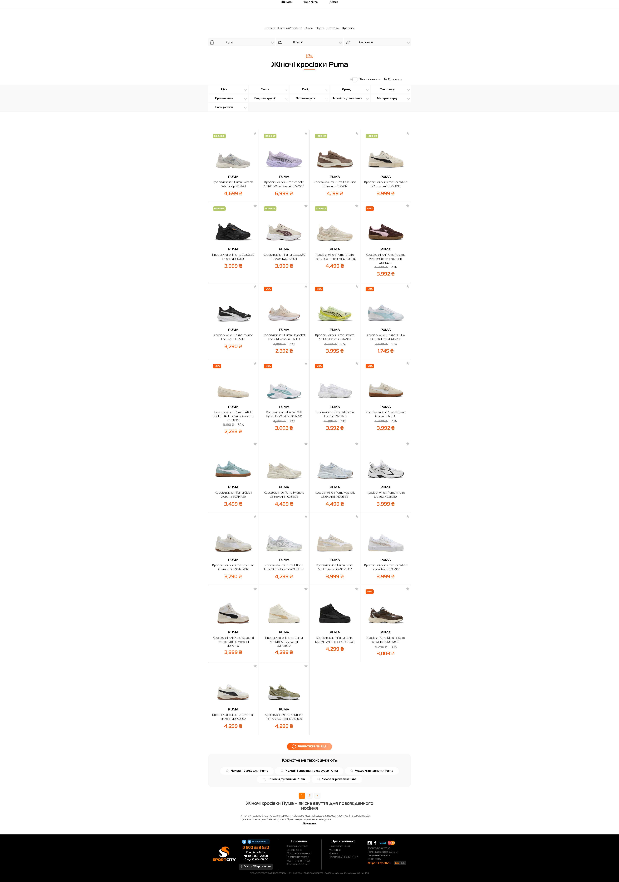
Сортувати (395, 79)
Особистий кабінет (298, 864)
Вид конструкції (264, 98)
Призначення (224, 98)
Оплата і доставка (297, 846)
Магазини (335, 850)
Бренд (346, 90)
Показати (309, 824)
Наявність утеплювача (347, 98)
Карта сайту (374, 859)
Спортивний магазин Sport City (283, 28)
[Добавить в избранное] (255, 133)
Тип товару (387, 90)
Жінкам (309, 28)
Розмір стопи (224, 107)
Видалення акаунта (379, 855)
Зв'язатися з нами (339, 846)
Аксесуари (366, 42)
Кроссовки (333, 28)
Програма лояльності (299, 853)
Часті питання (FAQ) (298, 861)
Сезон (265, 90)
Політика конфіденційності (383, 852)
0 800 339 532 (255, 847)
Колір (305, 90)
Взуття (320, 28)
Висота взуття (305, 98)
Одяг (229, 42)
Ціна (224, 90)
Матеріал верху (387, 98)
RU (403, 863)
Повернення (294, 850)
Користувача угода (379, 848)
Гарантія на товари (298, 857)
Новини (333, 853)
